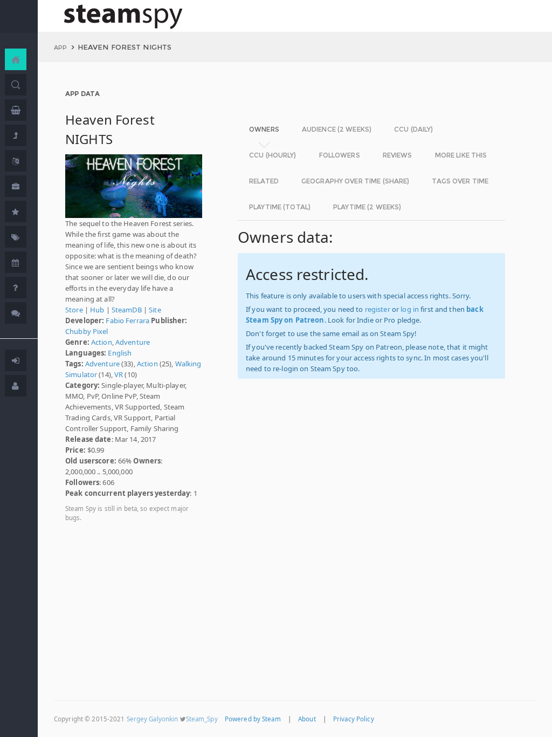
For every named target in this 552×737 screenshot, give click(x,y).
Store (74, 310)
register (377, 309)
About (307, 719)
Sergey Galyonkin (152, 719)
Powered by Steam (253, 719)
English (120, 353)
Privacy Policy (353, 719)
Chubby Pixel (86, 331)
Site (155, 310)
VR (118, 374)
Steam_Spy (202, 719)
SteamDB (127, 310)
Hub (97, 310)
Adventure (132, 342)
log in (410, 309)
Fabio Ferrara (127, 320)
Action (101, 342)
